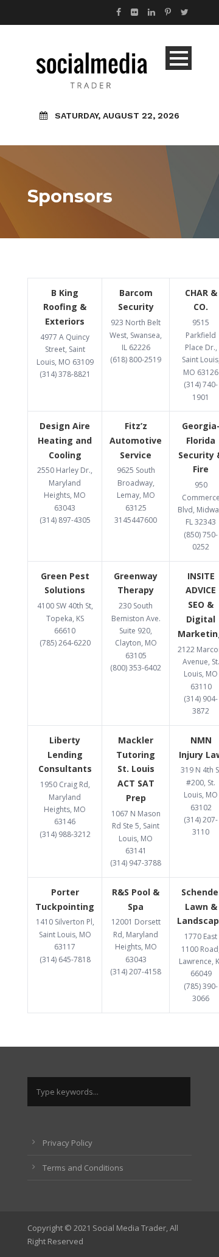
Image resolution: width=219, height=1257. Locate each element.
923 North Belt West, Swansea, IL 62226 (135, 335)
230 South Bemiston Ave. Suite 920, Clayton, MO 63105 (136, 631)
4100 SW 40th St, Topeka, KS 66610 (65, 618)
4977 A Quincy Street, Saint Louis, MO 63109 (65, 349)
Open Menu (178, 58)
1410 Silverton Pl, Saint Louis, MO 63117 (65, 934)
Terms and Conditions (83, 1167)
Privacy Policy (67, 1142)
